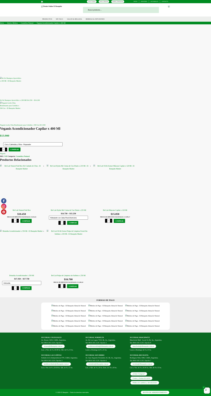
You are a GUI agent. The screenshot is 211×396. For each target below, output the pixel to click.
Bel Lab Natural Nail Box (22, 210)
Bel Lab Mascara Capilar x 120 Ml (115, 210)
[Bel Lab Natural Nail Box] (21, 186)
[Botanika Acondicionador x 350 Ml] (21, 251)
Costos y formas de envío (141, 378)
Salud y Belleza (12, 23)
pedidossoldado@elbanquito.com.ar (56, 364)
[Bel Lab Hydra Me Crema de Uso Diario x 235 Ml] (68, 186)
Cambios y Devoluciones (117, 1)
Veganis (2, 153)
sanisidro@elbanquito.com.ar (98, 364)
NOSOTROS (144, 1)
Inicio (2, 23)
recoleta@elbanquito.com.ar (142, 364)
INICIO (135, 1)
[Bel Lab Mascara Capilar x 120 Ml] (115, 186)
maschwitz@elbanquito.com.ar (143, 346)
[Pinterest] (42, 1)
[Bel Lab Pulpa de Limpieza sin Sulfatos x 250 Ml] (68, 251)
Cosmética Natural (27, 23)
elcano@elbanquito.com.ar (53, 346)
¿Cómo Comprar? (92, 1)
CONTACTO (165, 1)
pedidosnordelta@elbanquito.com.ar (100, 346)
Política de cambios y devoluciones (145, 383)
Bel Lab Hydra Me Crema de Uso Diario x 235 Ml (68, 210)
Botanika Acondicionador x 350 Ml (21, 275)
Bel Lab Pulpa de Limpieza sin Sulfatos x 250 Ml (68, 275)
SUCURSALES (154, 1)
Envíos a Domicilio (104, 1)
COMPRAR (14, 149)
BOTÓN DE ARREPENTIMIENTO (155, 392)
